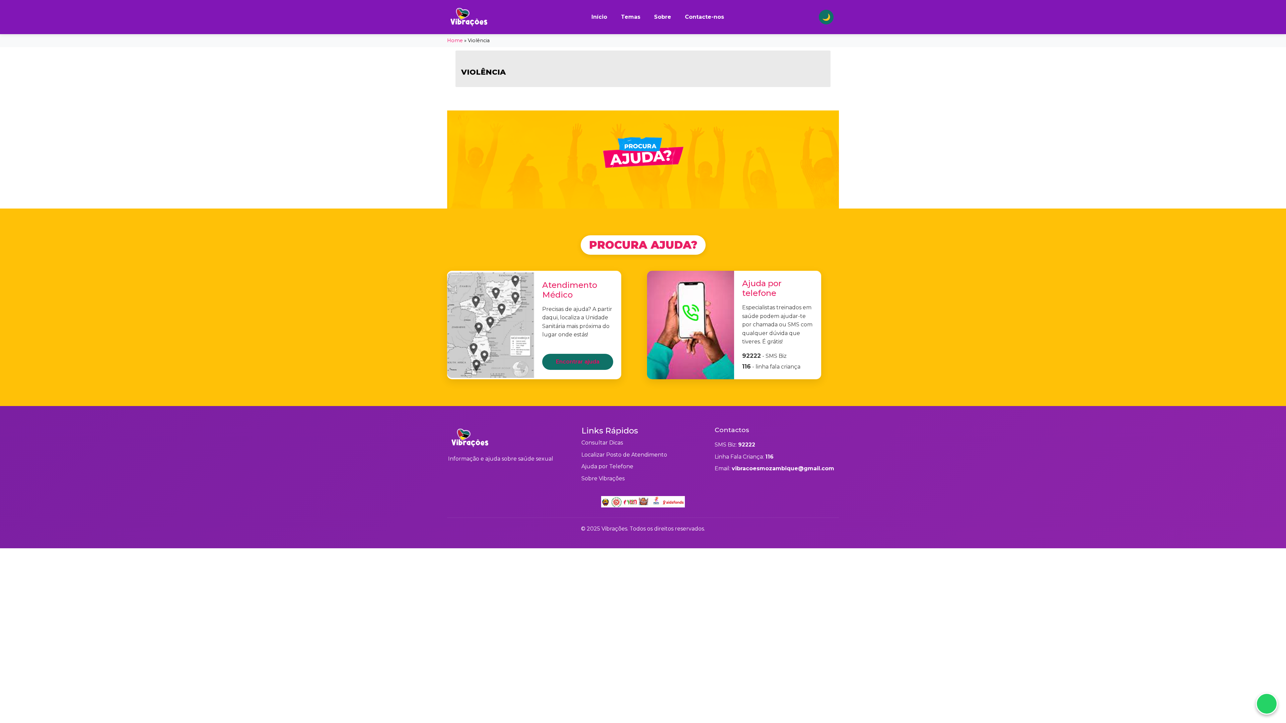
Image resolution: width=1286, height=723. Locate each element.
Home (455, 40)
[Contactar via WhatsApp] (1267, 704)
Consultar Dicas (602, 442)
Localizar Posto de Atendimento (624, 455)
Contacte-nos (704, 17)
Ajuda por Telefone (607, 466)
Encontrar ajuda (577, 361)
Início (599, 17)
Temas (630, 17)
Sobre (662, 17)
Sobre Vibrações (603, 478)
